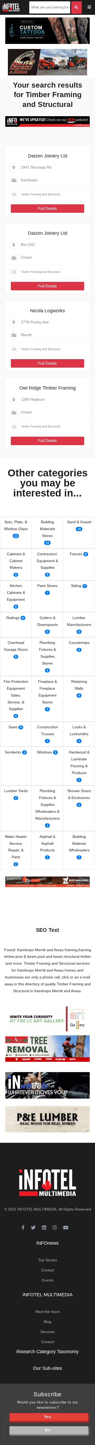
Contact (47, 1270)
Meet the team (47, 1311)
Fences (76, 554)
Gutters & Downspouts (47, 621)
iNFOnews (47, 1243)
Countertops (79, 642)
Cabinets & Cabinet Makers (16, 561)
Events (47, 1280)
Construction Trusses (47, 730)
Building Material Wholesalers (79, 843)
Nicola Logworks (47, 310)
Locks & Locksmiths (79, 730)
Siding (76, 586)
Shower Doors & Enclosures (79, 794)
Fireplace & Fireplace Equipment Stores (47, 691)
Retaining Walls (79, 684)
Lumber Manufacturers (79, 621)
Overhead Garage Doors (16, 646)
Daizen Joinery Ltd (47, 156)
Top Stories (47, 1260)
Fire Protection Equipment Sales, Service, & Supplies (16, 695)
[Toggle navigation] (93, 7)
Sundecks (13, 752)
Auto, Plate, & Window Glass (16, 525)
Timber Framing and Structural (40, 194)
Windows (44, 752)
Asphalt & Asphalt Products (47, 843)
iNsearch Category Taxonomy (47, 1351)
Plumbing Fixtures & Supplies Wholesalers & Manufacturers (47, 804)
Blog (47, 1322)
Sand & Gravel (79, 522)
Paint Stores (47, 586)
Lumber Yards (16, 791)
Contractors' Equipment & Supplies (47, 561)
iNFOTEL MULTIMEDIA (36, 1209)
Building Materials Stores (47, 529)
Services (47, 1332)
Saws (12, 727)
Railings (13, 618)
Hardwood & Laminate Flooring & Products (79, 762)
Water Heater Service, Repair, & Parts (16, 846)
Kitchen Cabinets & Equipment (16, 593)
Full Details (47, 208)
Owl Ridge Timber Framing (47, 388)
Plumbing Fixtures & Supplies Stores (47, 652)
